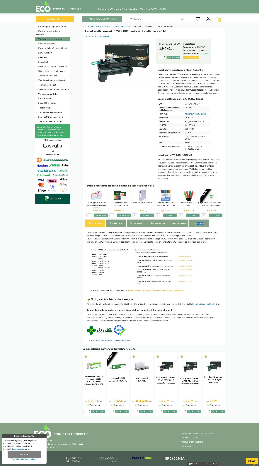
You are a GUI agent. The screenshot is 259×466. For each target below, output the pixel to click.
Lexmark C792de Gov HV (100, 261)
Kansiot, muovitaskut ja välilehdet (48, 33)
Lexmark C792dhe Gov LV (100, 268)
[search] (182, 18)
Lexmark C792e (97, 275)
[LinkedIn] (198, 223)
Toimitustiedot (136, 223)
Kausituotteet (44, 98)
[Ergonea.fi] (175, 459)
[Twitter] (200, 223)
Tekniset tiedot (95, 223)
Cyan (195, 114)
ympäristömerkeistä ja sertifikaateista (113, 340)
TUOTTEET (56, 19)
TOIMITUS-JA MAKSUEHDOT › (192, 442)
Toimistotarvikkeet (47, 84)
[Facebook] (203, 223)
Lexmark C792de (97, 266)
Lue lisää (205, 53)
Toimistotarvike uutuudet (50, 121)
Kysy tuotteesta (178, 223)
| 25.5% (173, 43)
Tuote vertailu (191, 58)
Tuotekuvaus (116, 223)
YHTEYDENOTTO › (187, 446)
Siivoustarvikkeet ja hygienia (51, 71)
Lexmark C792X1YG (185, 276)
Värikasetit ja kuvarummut (50, 39)
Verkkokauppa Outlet (48, 94)
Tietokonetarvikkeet (47, 75)
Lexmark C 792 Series (99, 257)
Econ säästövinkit (50, 116)
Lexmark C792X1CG (185, 260)
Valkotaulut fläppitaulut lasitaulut (53, 89)
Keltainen (202, 114)
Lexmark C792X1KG (185, 266)
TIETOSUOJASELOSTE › (189, 438)
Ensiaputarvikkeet (46, 43)
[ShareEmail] (195, 223)
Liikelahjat (43, 62)
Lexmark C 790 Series (99, 254)
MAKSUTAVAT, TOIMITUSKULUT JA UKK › (196, 433)
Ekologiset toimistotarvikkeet (201, 304)
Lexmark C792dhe (97, 270)
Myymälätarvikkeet (47, 103)
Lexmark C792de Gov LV (100, 264)
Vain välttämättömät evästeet (24, 459)
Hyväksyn (24, 454)
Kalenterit (42, 57)
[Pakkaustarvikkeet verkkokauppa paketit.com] (141, 459)
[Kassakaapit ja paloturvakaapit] (108, 460)
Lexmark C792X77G (185, 282)
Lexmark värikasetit (122, 26)
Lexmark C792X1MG (185, 270)
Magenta (189, 114)
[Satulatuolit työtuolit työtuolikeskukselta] (74, 460)
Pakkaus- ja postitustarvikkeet (52, 66)
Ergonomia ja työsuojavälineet (52, 48)
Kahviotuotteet (45, 52)
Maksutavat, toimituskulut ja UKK (204, 464)
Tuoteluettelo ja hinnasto (50, 112)
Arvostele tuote (158, 223)
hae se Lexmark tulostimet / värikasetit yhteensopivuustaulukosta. (156, 290)
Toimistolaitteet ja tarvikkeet (51, 80)
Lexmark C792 (96, 259)
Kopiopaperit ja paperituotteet (52, 26)
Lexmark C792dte (97, 273)
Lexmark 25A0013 (184, 257)
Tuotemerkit (44, 107)
